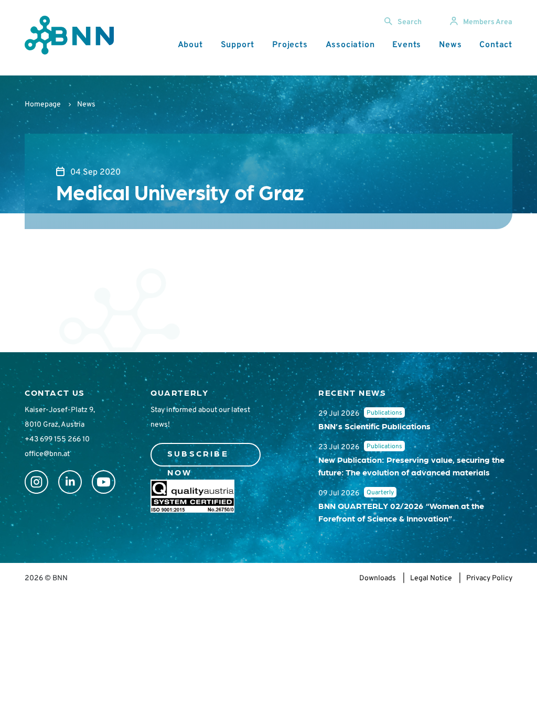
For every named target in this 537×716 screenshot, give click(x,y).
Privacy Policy (489, 578)
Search (410, 22)
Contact (495, 45)
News (450, 45)
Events (406, 45)
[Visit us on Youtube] (103, 482)
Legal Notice (431, 578)
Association (350, 45)
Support (238, 45)
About (190, 45)
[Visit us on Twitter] (36, 482)
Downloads (377, 578)
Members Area (487, 22)
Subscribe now (198, 457)
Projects (289, 45)
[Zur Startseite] (69, 35)
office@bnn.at (47, 454)
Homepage (43, 104)
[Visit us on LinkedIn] (70, 482)
